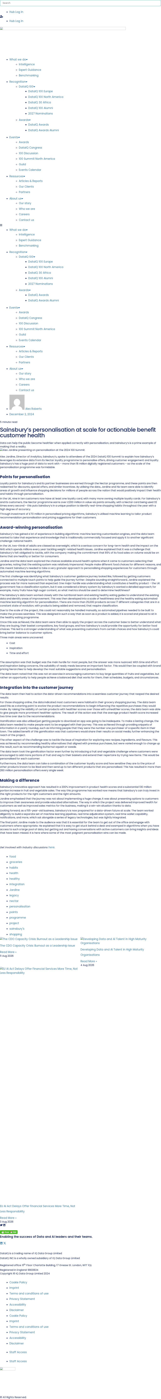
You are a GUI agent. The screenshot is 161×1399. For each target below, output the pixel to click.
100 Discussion (28, 153)
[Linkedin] (1, 1243)
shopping (15, 934)
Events (13, 137)
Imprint (14, 1288)
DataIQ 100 (26, 86)
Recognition (17, 82)
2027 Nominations (40, 113)
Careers (24, 214)
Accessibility (17, 1304)
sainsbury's (17, 929)
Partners (24, 192)
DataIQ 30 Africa (39, 102)
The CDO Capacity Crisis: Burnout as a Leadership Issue (37, 945)
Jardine (14, 890)
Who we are (27, 209)
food (13, 856)
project (14, 923)
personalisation (20, 906)
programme (18, 917)
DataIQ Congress (30, 148)
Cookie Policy (18, 1282)
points (14, 912)
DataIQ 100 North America (45, 97)
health (14, 873)
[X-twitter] (4, 1243)
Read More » (8, 952)
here (51, 847)
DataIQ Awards (38, 124)
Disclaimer (16, 1310)
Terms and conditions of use (29, 1293)
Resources (16, 176)
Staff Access (18, 1352)
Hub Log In (16, 12)
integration (17, 884)
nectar (14, 901)
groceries (16, 862)
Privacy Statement (22, 1299)
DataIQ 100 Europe (40, 91)
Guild (22, 164)
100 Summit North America (37, 159)
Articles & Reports (31, 181)
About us (15, 198)
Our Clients (26, 186)
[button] (80, 16)
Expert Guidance (30, 70)
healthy (15, 879)
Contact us (26, 220)
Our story (25, 203)
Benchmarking (29, 75)
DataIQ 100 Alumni (40, 108)
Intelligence (27, 64)
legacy (14, 895)
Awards (24, 120)
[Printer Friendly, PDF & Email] (9, 1233)
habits (14, 868)
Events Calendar (30, 170)
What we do (17, 59)
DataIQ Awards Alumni (43, 130)
